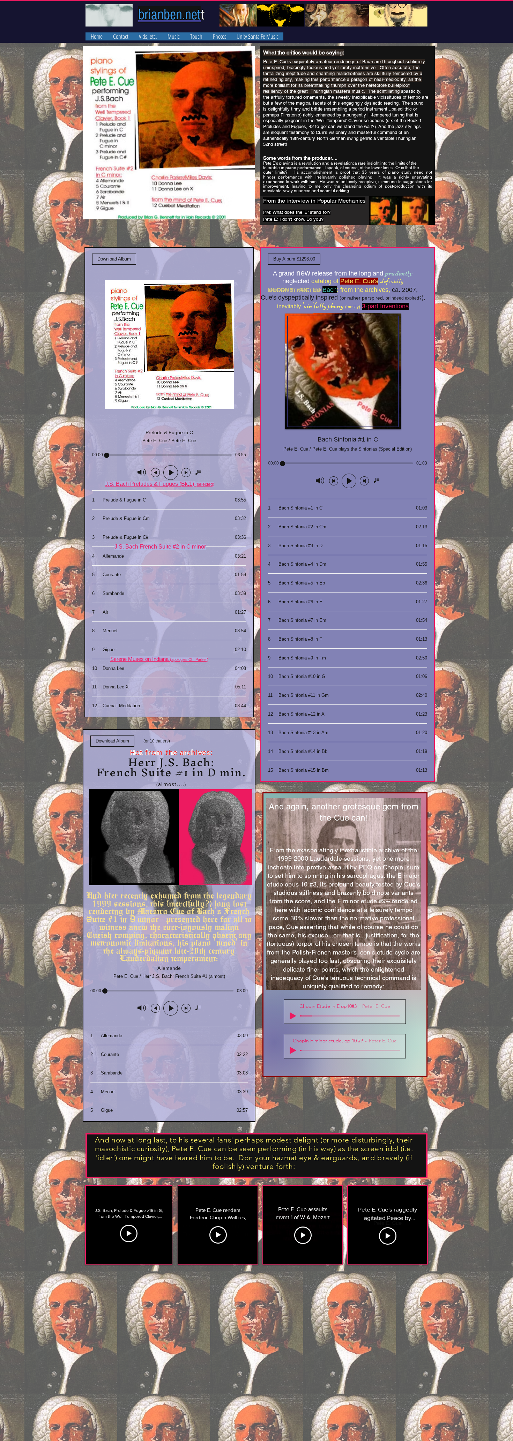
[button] (173, 36)
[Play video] (128, 1233)
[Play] (293, 1015)
